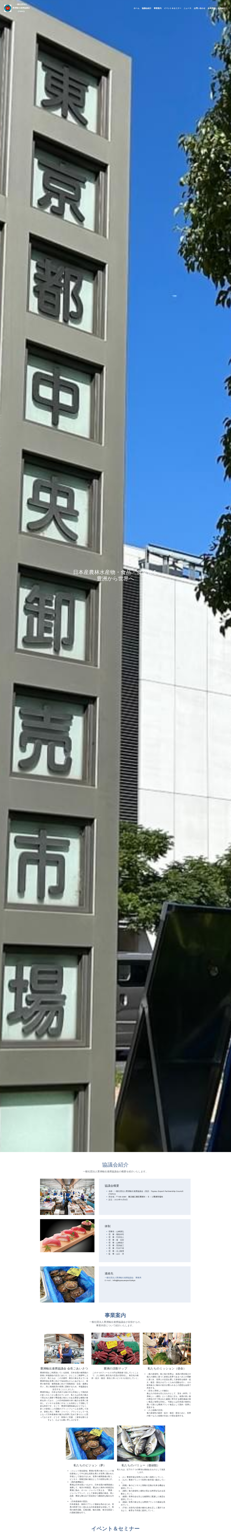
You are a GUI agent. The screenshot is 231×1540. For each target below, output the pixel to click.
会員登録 (211, 8)
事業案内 (158, 8)
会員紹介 (222, 8)
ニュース (187, 8)
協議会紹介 (146, 8)
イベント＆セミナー (172, 8)
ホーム (136, 8)
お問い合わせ (199, 8)
